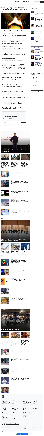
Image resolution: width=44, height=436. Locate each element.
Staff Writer (3, 11)
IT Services (4, 407)
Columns (35, 402)
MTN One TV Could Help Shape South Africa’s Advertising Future (38, 26)
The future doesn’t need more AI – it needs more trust (38, 64)
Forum (3, 415)
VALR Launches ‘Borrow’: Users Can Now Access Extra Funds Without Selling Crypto (39, 40)
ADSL (13, 400)
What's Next (4, 417)
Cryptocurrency (13, 297)
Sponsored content (14, 415)
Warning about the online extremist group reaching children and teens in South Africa (20, 290)
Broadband (12, 259)
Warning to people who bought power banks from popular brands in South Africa (5, 253)
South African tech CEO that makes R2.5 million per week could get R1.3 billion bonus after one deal (5, 165)
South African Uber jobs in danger (10, 329)
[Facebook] (2, 424)
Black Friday (5, 401)
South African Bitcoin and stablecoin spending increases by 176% (19, 299)
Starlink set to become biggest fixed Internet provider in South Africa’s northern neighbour (19, 261)
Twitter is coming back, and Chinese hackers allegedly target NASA (5, 342)
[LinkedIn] (9, 424)
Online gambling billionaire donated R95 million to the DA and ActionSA (20, 379)
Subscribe (23, 122)
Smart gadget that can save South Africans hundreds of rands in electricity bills (19, 182)
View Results (37, 91)
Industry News (23, 161)
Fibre (34, 403)
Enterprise (25, 403)
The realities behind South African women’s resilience (39, 51)
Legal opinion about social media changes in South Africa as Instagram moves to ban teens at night (20, 211)
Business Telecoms (4, 148)
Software (25, 408)
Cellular (14, 402)
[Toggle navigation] (0, 2)
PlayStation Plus (34, 77)
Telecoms (4, 409)
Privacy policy (26, 412)
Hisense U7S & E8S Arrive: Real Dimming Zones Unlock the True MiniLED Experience (20, 370)
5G (2, 400)
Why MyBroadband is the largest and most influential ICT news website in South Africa (25, 253)
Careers (14, 418)
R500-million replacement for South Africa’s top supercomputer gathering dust (14, 164)
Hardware (35, 404)
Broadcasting (13, 250)
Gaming (14, 404)
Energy (12, 180)
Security (4, 408)
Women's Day (38, 62)
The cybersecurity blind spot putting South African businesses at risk (38, 20)
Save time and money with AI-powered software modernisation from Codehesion (25, 164)
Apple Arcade (33, 82)
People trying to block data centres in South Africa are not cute (19, 389)
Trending (14, 409)
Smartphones (15, 408)
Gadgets (4, 404)
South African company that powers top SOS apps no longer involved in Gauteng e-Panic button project (20, 271)
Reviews (24, 407)
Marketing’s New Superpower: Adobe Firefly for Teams (38, 33)
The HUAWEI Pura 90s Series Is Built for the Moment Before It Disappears (19, 280)
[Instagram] (13, 424)
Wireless (25, 409)
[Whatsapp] (7, 424)
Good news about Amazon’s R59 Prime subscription (15, 252)
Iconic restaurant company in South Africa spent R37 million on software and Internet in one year (15, 343)
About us (14, 412)
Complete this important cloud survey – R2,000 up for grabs (39, 13)
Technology (36, 408)
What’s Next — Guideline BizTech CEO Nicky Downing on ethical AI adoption (39, 58)
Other (32, 86)
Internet (12, 377)
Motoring (12, 199)
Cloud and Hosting (27, 402)
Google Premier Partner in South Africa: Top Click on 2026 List (19, 192)
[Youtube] (11, 424)
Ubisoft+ (32, 78)
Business (2, 161)
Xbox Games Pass (34, 75)
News (3, 412)
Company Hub (5, 418)
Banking (35, 400)
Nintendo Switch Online (35, 85)
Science (35, 407)
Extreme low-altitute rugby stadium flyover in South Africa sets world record (19, 201)
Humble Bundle (34, 81)
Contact (14, 417)
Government (13, 161)
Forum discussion (19, 125)
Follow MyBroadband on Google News (10, 116)
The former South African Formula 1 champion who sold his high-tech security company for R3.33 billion (20, 351)
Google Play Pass (34, 84)
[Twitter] (5, 424)
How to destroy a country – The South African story (13, 108)
